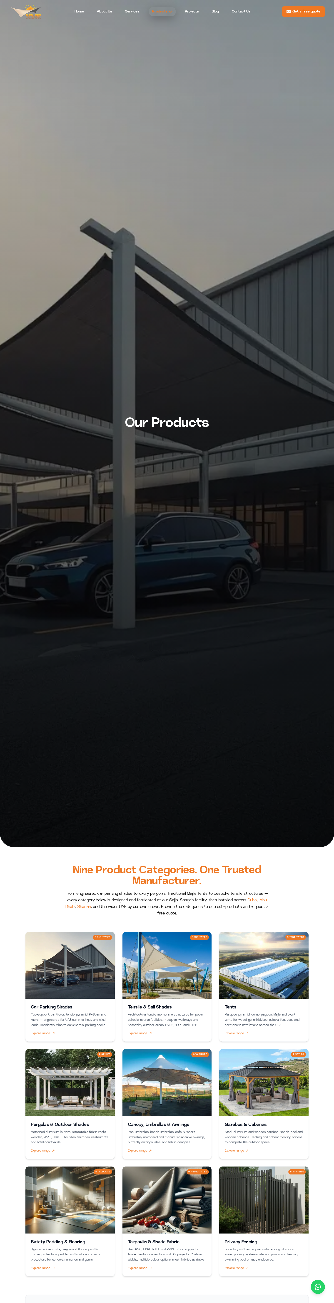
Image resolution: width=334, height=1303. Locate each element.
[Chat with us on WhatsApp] (318, 1287)
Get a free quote (306, 11)
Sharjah (84, 907)
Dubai (252, 900)
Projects (192, 11)
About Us (104, 11)
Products (160, 11)
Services (132, 11)
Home (79, 11)
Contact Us (241, 11)
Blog (215, 11)
